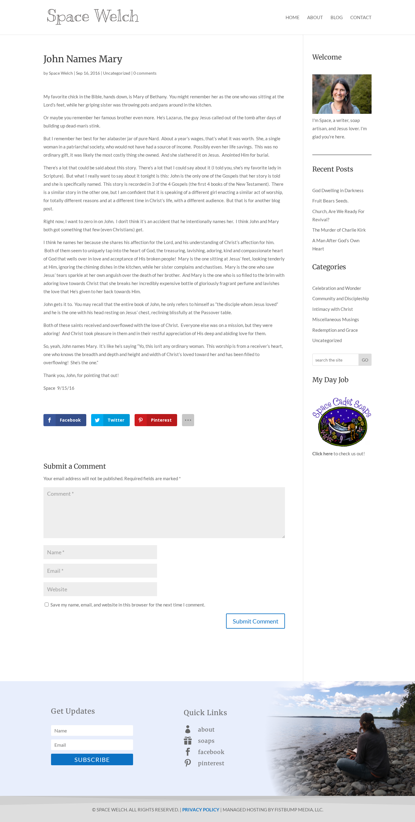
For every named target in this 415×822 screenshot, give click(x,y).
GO (365, 359)
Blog (337, 17)
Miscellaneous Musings (335, 319)
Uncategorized (116, 73)
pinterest (211, 763)
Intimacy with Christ (332, 309)
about (206, 729)
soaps (206, 740)
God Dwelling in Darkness (338, 190)
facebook (211, 752)
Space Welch (61, 73)
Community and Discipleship (340, 298)
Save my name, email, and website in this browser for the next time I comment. (127, 604)
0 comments (144, 73)
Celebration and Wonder (336, 288)
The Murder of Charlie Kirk (339, 230)
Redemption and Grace (335, 330)
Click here (322, 453)
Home (293, 17)
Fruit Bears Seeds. (330, 200)
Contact (361, 17)
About (315, 17)
